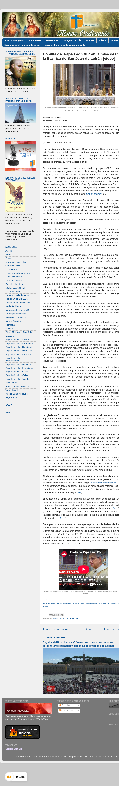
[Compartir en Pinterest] (62, 614)
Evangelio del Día (72, 40)
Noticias (90, 40)
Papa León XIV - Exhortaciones (13, 359)
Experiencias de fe (14, 284)
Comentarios (67, 710)
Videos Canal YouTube (16, 394)
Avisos (8, 251)
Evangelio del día (13, 277)
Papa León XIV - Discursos (18, 351)
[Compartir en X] (56, 614)
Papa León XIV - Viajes (16, 375)
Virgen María (11, 397)
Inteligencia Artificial (15, 288)
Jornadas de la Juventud (17, 295)
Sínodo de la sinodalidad (17, 386)
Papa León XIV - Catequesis (19, 343)
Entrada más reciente (57, 629)
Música (102, 40)
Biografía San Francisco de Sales (22, 45)
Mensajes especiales (15, 314)
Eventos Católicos (14, 280)
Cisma (8, 258)
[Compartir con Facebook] (59, 614)
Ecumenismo (11, 269)
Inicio (87, 629)
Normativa (10, 325)
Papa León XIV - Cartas (17, 339)
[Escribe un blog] (53, 614)
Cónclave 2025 (12, 266)
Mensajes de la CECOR (17, 310)
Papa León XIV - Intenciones (19, 368)
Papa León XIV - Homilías (65, 619)
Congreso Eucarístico (15, 262)
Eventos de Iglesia (15, 40)
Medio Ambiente (13, 306)
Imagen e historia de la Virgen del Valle (64, 45)
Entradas (65, 705)
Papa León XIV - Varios (16, 371)
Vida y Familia (12, 390)
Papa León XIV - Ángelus (17, 379)
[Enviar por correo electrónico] (50, 614)
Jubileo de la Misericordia (17, 302)
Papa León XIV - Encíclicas (18, 354)
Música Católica (13, 321)
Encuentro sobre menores (18, 273)
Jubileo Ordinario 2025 (16, 299)
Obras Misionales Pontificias (19, 332)
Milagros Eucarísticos (15, 317)
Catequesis (35, 40)
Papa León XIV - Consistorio (19, 347)
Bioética (9, 254)
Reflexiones (52, 40)
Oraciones (10, 336)
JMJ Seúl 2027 (12, 291)
